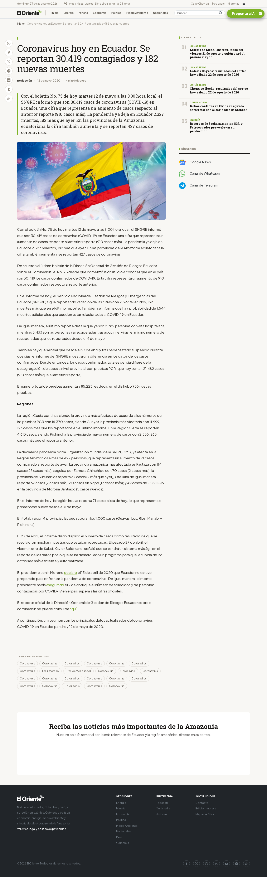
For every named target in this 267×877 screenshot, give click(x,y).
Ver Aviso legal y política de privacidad (41, 828)
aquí (73, 608)
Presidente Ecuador (78, 671)
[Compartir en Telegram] (9, 71)
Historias (233, 3)
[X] (196, 863)
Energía (69, 12)
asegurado (55, 584)
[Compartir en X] (9, 62)
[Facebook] (186, 863)
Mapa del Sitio (204, 814)
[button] (244, 4)
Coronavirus (27, 663)
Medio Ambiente (137, 12)
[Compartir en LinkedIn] (9, 80)
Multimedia (163, 808)
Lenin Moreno (50, 671)
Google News (200, 162)
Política (116, 12)
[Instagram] (206, 863)
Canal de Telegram (203, 185)
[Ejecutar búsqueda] (221, 13)
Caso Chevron (200, 3)
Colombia (122, 842)
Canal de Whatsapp (204, 173)
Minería (83, 12)
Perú (119, 837)
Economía (99, 12)
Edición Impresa (205, 808)
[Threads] (216, 863)
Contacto (201, 802)
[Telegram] (236, 863)
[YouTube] (226, 863)
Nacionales (160, 12)
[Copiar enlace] (9, 98)
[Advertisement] (214, 234)
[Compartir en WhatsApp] (9, 43)
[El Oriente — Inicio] (29, 13)
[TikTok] (246, 863)
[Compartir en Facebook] (9, 52)
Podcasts (218, 3)
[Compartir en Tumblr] (9, 89)
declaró (70, 572)
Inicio (55, 12)
